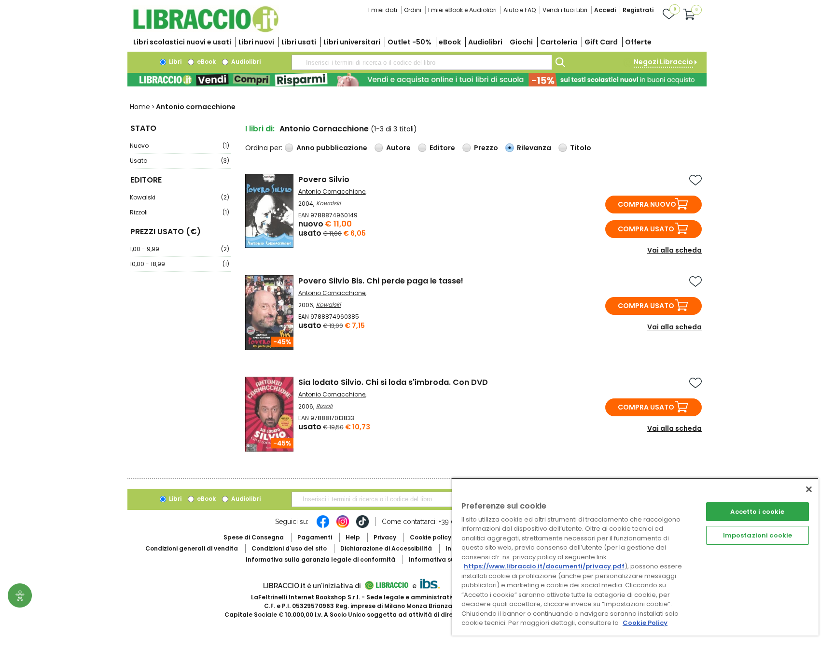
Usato (179, 160)
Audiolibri (485, 42)
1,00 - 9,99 (179, 249)
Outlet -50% (409, 42)
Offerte (638, 42)
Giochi (521, 42)
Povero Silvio (323, 179)
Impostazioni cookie (757, 535)
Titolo (580, 148)
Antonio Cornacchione (331, 191)
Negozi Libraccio (663, 62)
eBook (450, 42)
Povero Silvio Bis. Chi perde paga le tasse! (380, 280)
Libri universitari (351, 42)
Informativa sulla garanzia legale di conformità (320, 559)
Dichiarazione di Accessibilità (386, 548)
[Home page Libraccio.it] (205, 30)
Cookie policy (430, 537)
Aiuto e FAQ (519, 10)
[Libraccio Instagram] (342, 526)
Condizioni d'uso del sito (289, 548)
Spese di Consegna (253, 537)
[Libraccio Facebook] (323, 526)
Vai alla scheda (674, 250)
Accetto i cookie (757, 511)
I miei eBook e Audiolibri (462, 10)
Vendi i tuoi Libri (564, 10)
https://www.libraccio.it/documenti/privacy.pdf (544, 566)
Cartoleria (558, 42)
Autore (398, 148)
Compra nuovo (647, 204)
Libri (174, 61)
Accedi (605, 10)
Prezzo (486, 148)
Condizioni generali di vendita (191, 548)
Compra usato (646, 229)
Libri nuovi (256, 42)
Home (140, 107)
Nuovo (179, 146)
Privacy (385, 537)
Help (353, 537)
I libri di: (260, 128)
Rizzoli (179, 212)
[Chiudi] (809, 489)
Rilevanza (534, 148)
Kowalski (179, 197)
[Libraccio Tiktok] (362, 526)
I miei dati (382, 10)
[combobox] (422, 62)
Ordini (412, 10)
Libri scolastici (182, 42)
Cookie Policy (645, 622)
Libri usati (298, 42)
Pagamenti (314, 537)
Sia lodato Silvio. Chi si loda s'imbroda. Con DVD (393, 382)
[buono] (417, 79)
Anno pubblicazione (331, 148)
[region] (635, 557)
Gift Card (601, 42)
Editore (442, 148)
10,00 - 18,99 (179, 264)
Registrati (638, 10)
